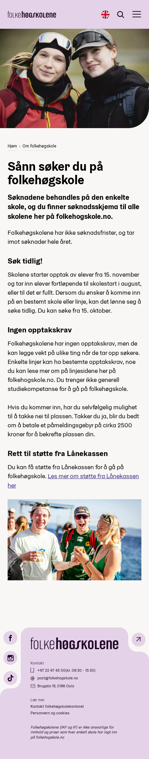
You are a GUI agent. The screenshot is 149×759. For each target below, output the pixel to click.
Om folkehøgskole (39, 146)
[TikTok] (10, 678)
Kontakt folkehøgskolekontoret (57, 706)
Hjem (12, 146)
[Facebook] (10, 638)
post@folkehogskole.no (57, 678)
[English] (105, 14)
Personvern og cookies (50, 713)
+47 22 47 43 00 (51, 670)
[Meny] (136, 14)
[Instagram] (10, 658)
